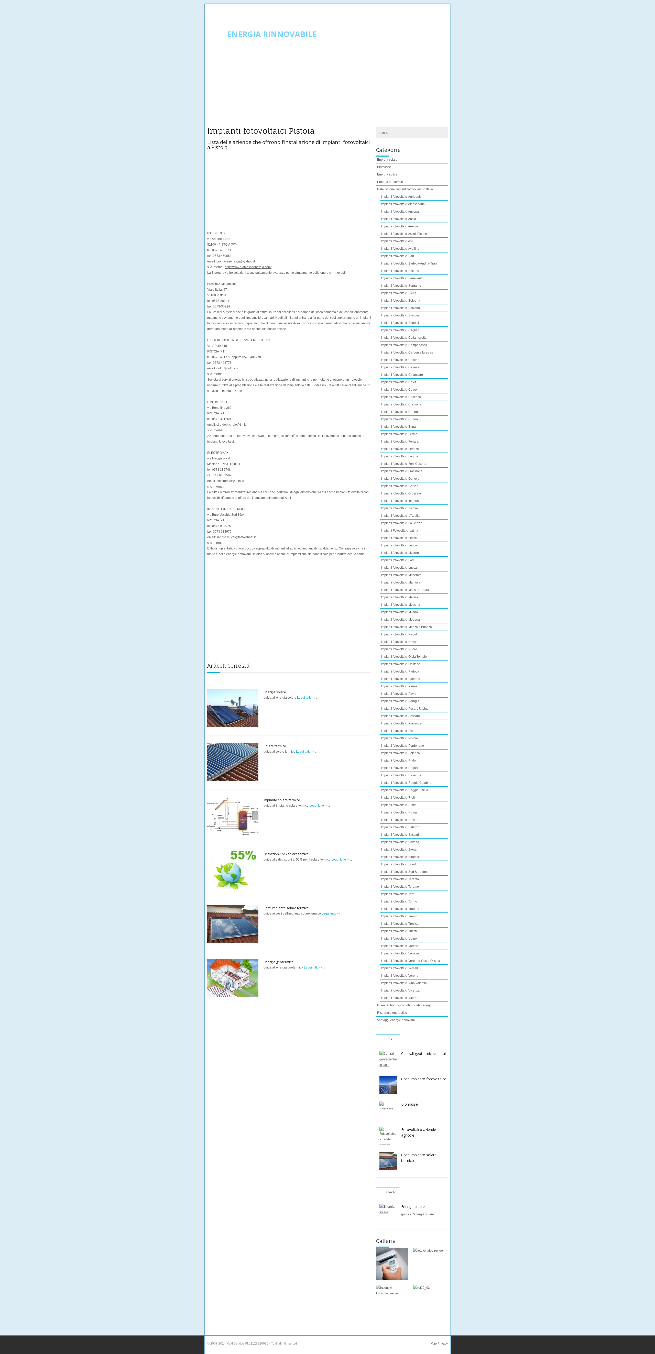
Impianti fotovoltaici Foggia (399, 456)
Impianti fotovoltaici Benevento (402, 278)
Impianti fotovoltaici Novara (400, 642)
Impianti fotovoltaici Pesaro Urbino (405, 708)
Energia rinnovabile (272, 34)
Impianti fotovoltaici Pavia (398, 694)
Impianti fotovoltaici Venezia (400, 953)
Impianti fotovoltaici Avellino (400, 248)
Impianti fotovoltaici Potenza (400, 753)
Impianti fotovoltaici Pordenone (402, 745)
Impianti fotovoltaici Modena (400, 619)
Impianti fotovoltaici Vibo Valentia (404, 983)
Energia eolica (387, 174)
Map (434, 1343)
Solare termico (275, 746)
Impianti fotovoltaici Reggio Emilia (404, 790)
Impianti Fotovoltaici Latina (399, 530)
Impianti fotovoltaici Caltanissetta (404, 337)
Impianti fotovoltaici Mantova (400, 582)
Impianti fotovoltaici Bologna (400, 300)
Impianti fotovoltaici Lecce (399, 538)
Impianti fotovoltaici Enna (398, 426)
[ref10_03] (429, 1301)
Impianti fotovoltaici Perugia (400, 701)
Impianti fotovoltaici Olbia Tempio (404, 656)
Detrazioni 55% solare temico (286, 854)
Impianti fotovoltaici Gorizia (399, 486)
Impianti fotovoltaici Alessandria (403, 204)
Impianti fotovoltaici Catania (400, 367)
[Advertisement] (327, 86)
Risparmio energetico (392, 1013)
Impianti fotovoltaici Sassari (400, 834)
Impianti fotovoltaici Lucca (399, 567)
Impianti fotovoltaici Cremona (401, 404)
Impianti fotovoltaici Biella (398, 293)
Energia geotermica (278, 962)
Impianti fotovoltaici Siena (399, 849)
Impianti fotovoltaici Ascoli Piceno (404, 234)
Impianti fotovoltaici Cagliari (400, 330)
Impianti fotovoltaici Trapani (400, 909)
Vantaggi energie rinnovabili (396, 1020)
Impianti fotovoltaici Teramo (400, 886)
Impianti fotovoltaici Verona (399, 975)
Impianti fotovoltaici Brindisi (400, 323)
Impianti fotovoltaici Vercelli (400, 968)
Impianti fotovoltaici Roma (399, 812)
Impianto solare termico (282, 800)
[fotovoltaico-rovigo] (429, 1264)
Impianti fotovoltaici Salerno (400, 827)
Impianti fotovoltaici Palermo (400, 679)
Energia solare (275, 692)
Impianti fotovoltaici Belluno (400, 271)
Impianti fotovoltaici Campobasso (404, 345)
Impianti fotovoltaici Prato (398, 760)
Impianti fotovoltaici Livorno (400, 553)
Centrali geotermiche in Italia (425, 1053)
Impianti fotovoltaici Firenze (400, 449)
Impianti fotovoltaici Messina (400, 605)
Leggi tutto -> (306, 697)
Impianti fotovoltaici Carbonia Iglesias (407, 352)
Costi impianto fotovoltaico (423, 1078)
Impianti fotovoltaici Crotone (400, 412)
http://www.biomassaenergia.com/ (248, 267)
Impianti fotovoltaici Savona (400, 842)
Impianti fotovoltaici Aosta (398, 219)
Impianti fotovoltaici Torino (399, 901)
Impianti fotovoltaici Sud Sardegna (405, 872)
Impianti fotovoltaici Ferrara (400, 441)
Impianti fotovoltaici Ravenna (401, 775)
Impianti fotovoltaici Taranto (400, 879)
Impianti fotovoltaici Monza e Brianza (406, 627)
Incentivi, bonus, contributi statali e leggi (404, 1005)
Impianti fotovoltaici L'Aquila (400, 516)
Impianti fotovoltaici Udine (399, 938)
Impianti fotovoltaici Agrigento (401, 197)
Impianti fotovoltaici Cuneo (399, 419)
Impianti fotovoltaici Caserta (400, 360)
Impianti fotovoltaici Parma (399, 686)
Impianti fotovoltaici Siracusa (401, 857)
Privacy (442, 1343)
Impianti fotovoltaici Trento (399, 916)
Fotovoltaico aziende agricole (418, 1132)
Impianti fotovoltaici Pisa (397, 731)
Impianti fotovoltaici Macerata (401, 575)
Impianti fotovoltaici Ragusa (400, 768)
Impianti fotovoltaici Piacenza (401, 723)
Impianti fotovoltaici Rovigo (399, 820)
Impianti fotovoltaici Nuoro (399, 649)
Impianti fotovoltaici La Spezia (401, 523)
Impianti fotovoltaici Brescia (400, 315)
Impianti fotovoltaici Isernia (399, 508)
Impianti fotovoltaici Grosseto (401, 493)
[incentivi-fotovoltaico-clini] (392, 1301)
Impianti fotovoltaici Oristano (400, 664)
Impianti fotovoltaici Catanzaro (402, 375)
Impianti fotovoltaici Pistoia (399, 738)
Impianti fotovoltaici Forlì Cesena (403, 464)
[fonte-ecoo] (392, 1264)
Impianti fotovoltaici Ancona (400, 211)
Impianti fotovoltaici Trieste (399, 931)
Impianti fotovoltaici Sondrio (400, 864)
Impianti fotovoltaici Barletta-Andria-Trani (409, 263)
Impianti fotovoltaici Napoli (399, 634)
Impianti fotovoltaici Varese (399, 946)
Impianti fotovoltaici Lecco (399, 545)
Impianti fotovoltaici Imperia (400, 501)
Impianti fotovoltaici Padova (400, 671)
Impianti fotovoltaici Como (399, 389)
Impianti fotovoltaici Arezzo (399, 226)
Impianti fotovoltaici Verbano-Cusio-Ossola (410, 961)
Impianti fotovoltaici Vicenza (400, 990)
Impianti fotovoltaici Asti (397, 241)
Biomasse (384, 167)
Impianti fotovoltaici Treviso (400, 924)
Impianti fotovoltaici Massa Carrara (405, 590)
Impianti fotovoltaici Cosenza (401, 397)
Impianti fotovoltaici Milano (399, 612)
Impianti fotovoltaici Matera (399, 597)
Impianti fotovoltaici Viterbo (399, 998)
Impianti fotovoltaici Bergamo (401, 286)
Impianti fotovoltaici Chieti (399, 382)
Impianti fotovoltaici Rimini (399, 805)
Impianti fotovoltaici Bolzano (400, 308)
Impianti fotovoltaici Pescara (400, 716)
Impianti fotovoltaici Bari (397, 256)
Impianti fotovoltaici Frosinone (401, 471)
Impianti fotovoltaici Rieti (398, 797)
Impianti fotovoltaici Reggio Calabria (406, 783)
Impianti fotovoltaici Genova (400, 478)
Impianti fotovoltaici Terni (398, 894)
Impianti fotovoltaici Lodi (397, 560)
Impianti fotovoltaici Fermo (399, 434)
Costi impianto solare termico (286, 908)
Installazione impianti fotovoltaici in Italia (405, 189)
